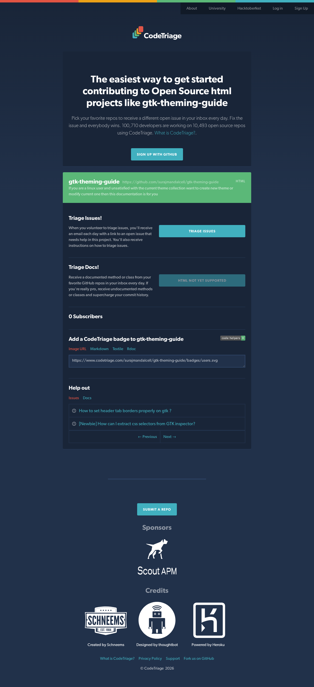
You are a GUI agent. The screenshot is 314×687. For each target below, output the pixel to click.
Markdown (99, 348)
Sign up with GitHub (157, 154)
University (217, 8)
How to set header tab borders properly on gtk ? (125, 410)
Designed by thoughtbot (157, 644)
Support (173, 658)
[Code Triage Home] (157, 33)
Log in (278, 8)
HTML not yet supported (202, 280)
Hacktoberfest (249, 8)
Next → (169, 436)
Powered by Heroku (208, 644)
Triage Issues (202, 231)
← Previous (147, 436)
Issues (74, 398)
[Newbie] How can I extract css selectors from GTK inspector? (137, 423)
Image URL (77, 348)
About (191, 8)
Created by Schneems (106, 644)
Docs (87, 398)
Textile (118, 348)
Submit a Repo (157, 509)
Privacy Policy (150, 658)
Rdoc (131, 348)
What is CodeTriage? (175, 133)
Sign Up (301, 8)
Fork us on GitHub (199, 658)
